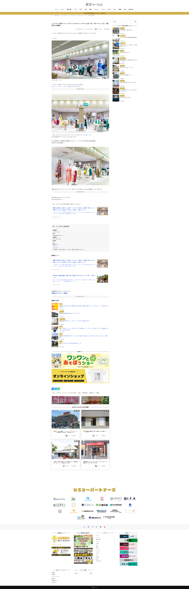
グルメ (75, 9)
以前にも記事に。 (79, 84)
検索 (135, 21)
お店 (86, 9)
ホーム (56, 9)
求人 (115, 9)
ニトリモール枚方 (72, 392)
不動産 (120, 9)
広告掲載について (55, 580)
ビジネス (109, 9)
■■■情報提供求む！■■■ (59, 293)
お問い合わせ (131, 9)
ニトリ (64, 392)
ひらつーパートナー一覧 (56, 544)
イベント (103, 9)
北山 (79, 392)
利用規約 (53, 574)
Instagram (55, 247)
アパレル (59, 392)
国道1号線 (85, 392)
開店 (98, 392)
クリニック (96, 9)
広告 (125, 9)
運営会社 (53, 578)
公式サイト (88, 135)
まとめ (81, 9)
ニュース (62, 9)
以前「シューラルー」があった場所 (61, 86)
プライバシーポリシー (56, 576)
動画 (90, 9)
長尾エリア (92, 392)
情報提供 (53, 572)
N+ (53, 392)
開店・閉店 (69, 9)
